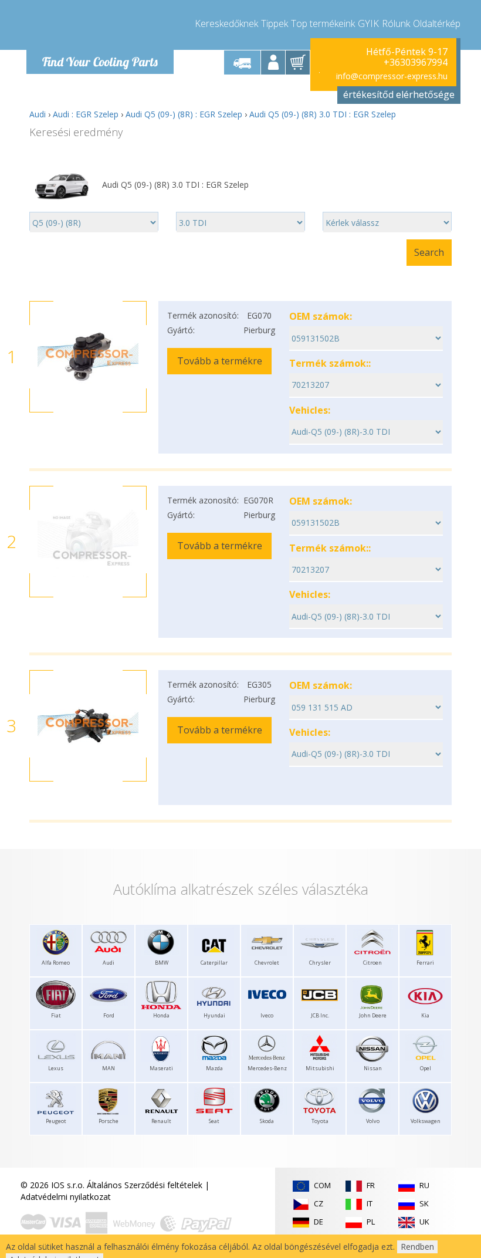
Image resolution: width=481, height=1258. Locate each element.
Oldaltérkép (436, 23)
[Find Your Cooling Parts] (99, 27)
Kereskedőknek (226, 23)
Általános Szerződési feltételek (144, 1185)
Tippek (274, 23)
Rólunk (396, 23)
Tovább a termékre (219, 360)
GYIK (368, 23)
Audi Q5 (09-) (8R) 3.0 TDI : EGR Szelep (322, 114)
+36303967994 (416, 62)
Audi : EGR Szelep (85, 114)
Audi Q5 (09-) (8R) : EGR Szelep (184, 114)
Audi (37, 114)
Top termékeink (323, 23)
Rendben (417, 1246)
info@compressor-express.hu (392, 76)
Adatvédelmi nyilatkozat (66, 1196)
